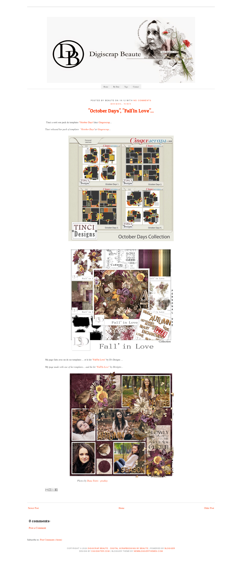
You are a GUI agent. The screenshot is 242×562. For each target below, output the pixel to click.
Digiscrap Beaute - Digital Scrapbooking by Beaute (118, 548)
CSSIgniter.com (100, 551)
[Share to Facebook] (56, 489)
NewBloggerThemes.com (148, 551)
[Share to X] (53, 489)
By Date (116, 86)
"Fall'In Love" (99, 359)
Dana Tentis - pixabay (97, 480)
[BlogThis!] (50, 489)
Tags (126, 86)
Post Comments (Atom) (51, 539)
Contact (136, 86)
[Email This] (46, 489)
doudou (116, 104)
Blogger (170, 548)
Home (106, 86)
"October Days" (86, 122)
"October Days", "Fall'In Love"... (121, 111)
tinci (128, 104)
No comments (142, 100)
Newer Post (33, 508)
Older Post (209, 508)
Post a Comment (37, 528)
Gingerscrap (104, 122)
